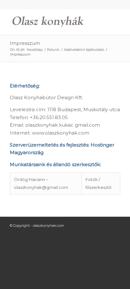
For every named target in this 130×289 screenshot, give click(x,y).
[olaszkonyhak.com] (54, 22)
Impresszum (25, 43)
